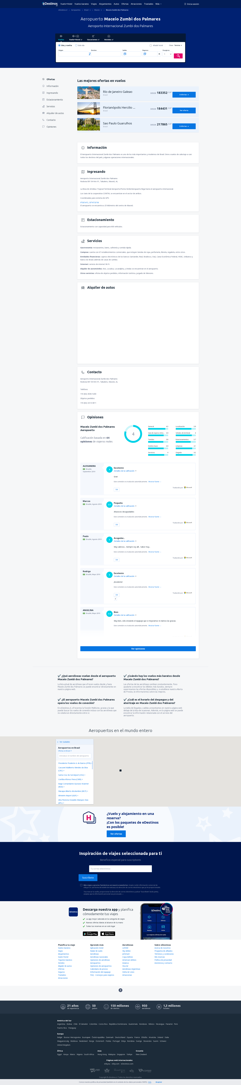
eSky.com (115, 1064)
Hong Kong (102, 1054)
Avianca (125, 963)
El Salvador (83, 1024)
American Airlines (129, 960)
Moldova (74, 1041)
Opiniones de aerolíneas (100, 960)
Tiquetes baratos (65, 960)
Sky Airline (126, 951)
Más (158, 4)
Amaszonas (127, 975)
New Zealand (141, 1054)
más (149, 1082)
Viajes (94, 4)
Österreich (100, 1041)
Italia (167, 1037)
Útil (116, 489)
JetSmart (126, 954)
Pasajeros (166, 50)
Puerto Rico (62, 1028)
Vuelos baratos (82, 4)
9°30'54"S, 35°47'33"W (89, 202)
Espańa (130, 1037)
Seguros (61, 972)
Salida (125, 50)
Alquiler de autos (65, 966)
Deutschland (120, 1037)
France (137, 1037)
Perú (176, 1024)
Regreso (145, 50)
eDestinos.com (127, 1064)
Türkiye (129, 1054)
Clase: (171, 45)
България (86, 1037)
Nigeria (79, 1054)
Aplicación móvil (96, 948)
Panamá (169, 1024)
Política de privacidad (163, 960)
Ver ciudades (65, 742)
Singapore (121, 1054)
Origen (60, 50)
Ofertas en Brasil (64, 751)
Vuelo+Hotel (66, 4)
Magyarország (63, 1041)
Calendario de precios (99, 969)
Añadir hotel (158, 45)
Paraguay (72, 1028)
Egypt (59, 1054)
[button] (120, 770)
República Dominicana (118, 1024)
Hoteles (61, 963)
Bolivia (69, 1024)
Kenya (65, 1054)
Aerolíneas (94, 954)
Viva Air (125, 966)
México (151, 1024)
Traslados (148, 4)
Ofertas (125, 4)
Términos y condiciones (164, 954)
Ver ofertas (116, 833)
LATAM (125, 948)
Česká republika (98, 1037)
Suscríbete (88, 877)
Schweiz (163, 1041)
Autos (116, 4)
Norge (91, 1041)
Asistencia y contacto (163, 963)
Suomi (155, 1041)
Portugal (116, 1041)
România (130, 1041)
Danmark (109, 1037)
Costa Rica (103, 1024)
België (59, 1037)
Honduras (143, 1024)
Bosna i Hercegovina (72, 1037)
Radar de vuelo (96, 951)
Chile (75, 1024)
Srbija (123, 1041)
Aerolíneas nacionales (99, 957)
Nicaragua (160, 1024)
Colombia (93, 1024)
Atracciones (136, 4)
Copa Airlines (127, 957)
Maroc (72, 1054)
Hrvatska (152, 1037)
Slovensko (147, 1041)
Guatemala (133, 1024)
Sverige (139, 1041)
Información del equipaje (100, 972)
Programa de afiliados (163, 951)
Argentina (61, 1024)
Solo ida (81, 45)
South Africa (89, 1054)
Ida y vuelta (66, 45)
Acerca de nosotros (163, 948)
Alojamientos (105, 4)
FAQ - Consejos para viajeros (102, 975)
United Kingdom (63, 1045)
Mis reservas (160, 957)
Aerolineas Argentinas (131, 969)
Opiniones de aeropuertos (101, 966)
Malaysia (111, 1054)
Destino (94, 50)
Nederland (83, 1041)
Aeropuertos (95, 963)
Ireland (160, 1037)
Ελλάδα (144, 1037)
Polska (108, 1041)
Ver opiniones (138, 648)
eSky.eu (107, 1064)
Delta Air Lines (128, 972)
